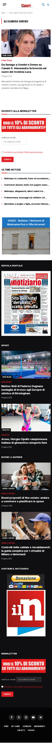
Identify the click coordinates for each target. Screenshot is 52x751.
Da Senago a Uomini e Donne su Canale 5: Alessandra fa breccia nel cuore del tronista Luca (23, 68)
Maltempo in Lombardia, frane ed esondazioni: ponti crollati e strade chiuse (27, 180)
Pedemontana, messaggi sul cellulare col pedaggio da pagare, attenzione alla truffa (24, 199)
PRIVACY (31, 730)
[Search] (48, 4)
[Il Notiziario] (26, 4)
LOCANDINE (27, 726)
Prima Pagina (7, 55)
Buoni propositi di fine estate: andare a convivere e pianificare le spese (25, 499)
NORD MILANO (7, 377)
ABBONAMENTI (39, 726)
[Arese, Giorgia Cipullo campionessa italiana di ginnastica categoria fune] (26, 417)
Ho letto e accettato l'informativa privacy (23, 686)
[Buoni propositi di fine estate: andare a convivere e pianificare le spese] (26, 476)
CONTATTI (21, 730)
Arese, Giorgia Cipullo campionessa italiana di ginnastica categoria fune (24, 441)
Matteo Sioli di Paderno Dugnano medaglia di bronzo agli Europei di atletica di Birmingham (23, 390)
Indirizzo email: (8, 679)
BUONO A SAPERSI (8, 488)
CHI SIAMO (15, 726)
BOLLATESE (6, 430)
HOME (6, 726)
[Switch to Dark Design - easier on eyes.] (43, 4)
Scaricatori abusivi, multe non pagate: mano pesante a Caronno (25, 186)
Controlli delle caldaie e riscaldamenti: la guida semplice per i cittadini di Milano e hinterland (25, 551)
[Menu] (4, 4)
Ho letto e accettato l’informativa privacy (23, 152)
